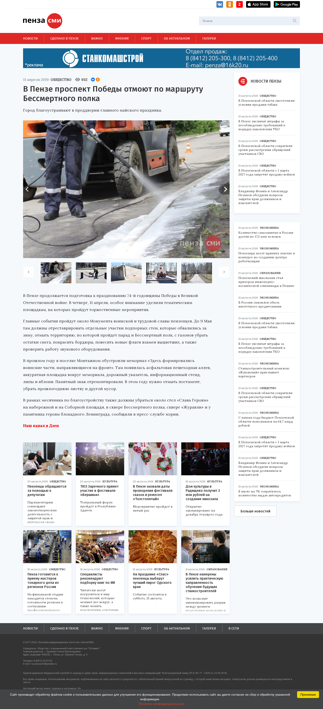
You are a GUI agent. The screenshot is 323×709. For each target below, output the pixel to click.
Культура (109, 481)
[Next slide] (224, 189)
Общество (61, 79)
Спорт (146, 38)
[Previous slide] (28, 189)
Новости (30, 38)
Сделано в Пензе (64, 38)
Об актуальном (177, 38)
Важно (97, 38)
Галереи (209, 38)
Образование (217, 569)
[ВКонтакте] (93, 79)
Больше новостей (255, 511)
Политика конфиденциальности (161, 703)
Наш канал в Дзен (41, 425)
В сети (234, 628)
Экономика (269, 227)
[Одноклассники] (98, 79)
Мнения (122, 38)
